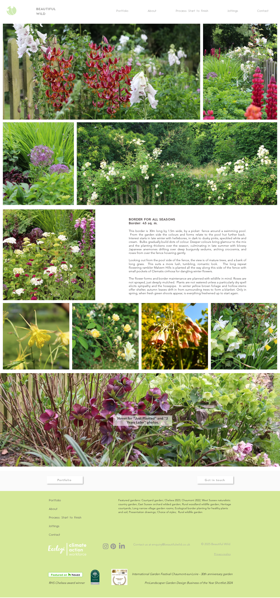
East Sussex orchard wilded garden (159, 504)
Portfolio (55, 500)
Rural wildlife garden (190, 512)
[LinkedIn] (122, 546)
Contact (54, 534)
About (53, 509)
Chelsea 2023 (172, 500)
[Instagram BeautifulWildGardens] (105, 546)
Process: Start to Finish (65, 517)
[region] (137, 420)
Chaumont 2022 (191, 500)
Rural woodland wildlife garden (200, 504)
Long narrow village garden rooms (152, 508)
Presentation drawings (142, 512)
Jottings (54, 526)
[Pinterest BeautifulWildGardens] (113, 546)
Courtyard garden (152, 500)
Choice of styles (166, 512)
